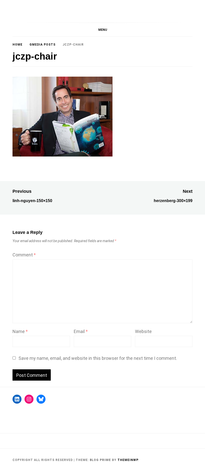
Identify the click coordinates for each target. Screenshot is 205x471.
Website (143, 331)
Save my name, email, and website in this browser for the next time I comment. (97, 358)
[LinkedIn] (17, 399)
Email (81, 331)
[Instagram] (29, 399)
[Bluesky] (41, 399)
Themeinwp (128, 460)
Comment (24, 254)
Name (20, 331)
